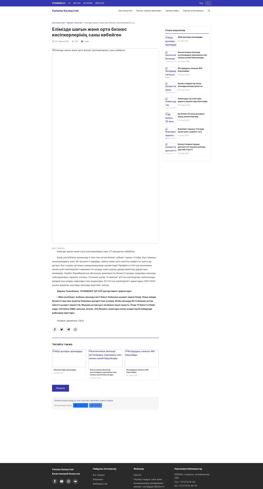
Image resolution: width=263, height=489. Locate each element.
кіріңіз (110, 400)
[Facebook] (55, 329)
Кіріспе (137, 475)
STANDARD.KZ (58, 3)
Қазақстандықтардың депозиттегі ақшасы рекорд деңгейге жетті (191, 147)
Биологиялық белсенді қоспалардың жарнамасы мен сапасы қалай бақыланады (192, 55)
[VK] (75, 481)
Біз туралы (99, 475)
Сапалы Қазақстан (65, 10)
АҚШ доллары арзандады (190, 37)
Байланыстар (100, 483)
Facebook (82, 405)
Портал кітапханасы (193, 10)
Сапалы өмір (171, 10)
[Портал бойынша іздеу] (209, 11)
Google (97, 405)
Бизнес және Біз (74, 22)
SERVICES (99, 3)
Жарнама (98, 479)
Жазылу (60, 388)
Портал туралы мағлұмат (148, 10)
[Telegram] (68, 329)
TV (69, 3)
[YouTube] (61, 481)
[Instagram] (68, 481)
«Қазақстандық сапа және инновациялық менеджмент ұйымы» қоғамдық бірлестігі (149, 483)
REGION (77, 3)
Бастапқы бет (125, 10)
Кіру (201, 3)
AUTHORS (87, 3)
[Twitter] (61, 329)
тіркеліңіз (94, 400)
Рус (208, 3)
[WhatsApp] (75, 329)
